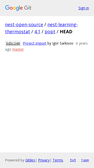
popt (50, 31)
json (85, 160)
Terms (58, 160)
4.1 (37, 31)
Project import (34, 43)
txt (73, 160)
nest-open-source (24, 24)
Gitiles (30, 160)
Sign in (83, 8)
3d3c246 (13, 43)
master (18, 49)
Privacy (44, 160)
